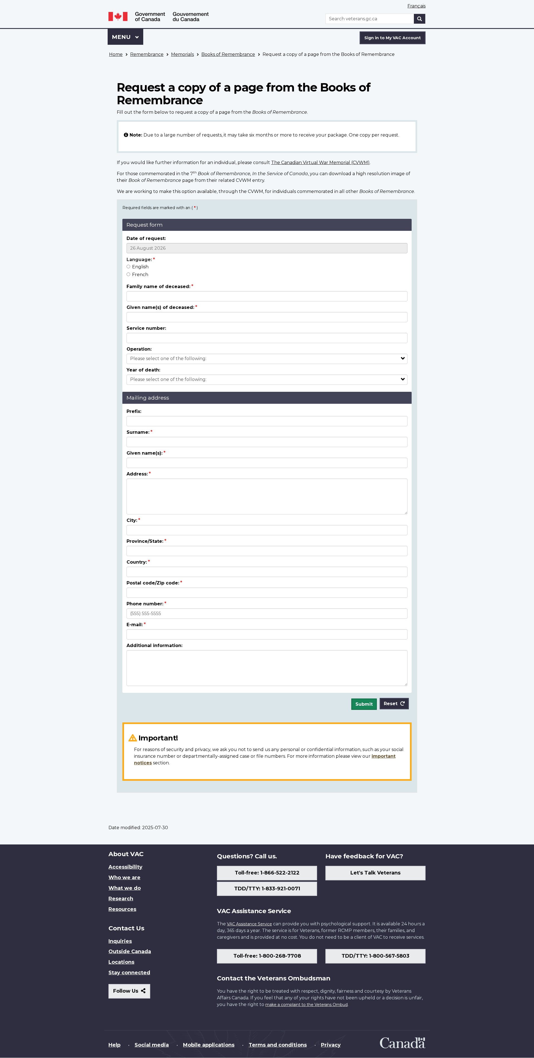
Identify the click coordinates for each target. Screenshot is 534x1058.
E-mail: (135, 624)
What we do (124, 888)
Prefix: (134, 411)
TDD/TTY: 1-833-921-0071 (267, 889)
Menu (122, 37)
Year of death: (143, 370)
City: (132, 520)
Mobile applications (208, 1045)
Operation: (139, 349)
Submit (364, 704)
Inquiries (120, 941)
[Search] (420, 19)
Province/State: (145, 541)
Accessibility (125, 867)
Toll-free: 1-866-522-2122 (267, 873)
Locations (121, 962)
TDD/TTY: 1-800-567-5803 (375, 956)
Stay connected (129, 973)
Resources (122, 909)
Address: (137, 474)
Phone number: (145, 603)
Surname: (138, 432)
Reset (390, 703)
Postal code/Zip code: (153, 583)
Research (120, 899)
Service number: (146, 328)
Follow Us (131, 993)
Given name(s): (144, 453)
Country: (137, 562)
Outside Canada (129, 951)
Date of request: (146, 238)
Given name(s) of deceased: (160, 307)
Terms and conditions (278, 1045)
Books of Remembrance (228, 54)
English (140, 266)
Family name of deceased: (158, 286)
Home (116, 54)
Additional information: (154, 645)
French (140, 274)
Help (114, 1045)
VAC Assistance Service (249, 923)
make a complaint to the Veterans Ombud (306, 1004)
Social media (152, 1045)
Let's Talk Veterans (375, 873)
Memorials (182, 54)
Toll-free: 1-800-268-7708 (267, 956)
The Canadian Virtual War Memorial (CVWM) (320, 162)
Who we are (124, 877)
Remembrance (147, 54)
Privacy (331, 1045)
